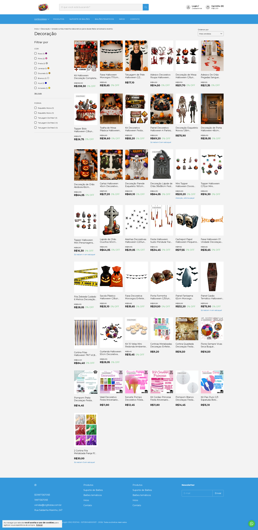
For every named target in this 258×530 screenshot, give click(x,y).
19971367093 (41, 500)
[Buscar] (146, 7)
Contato (135, 19)
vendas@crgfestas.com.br (48, 505)
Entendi (39, 525)
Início (122, 19)
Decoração (45, 29)
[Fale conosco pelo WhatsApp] (251, 523)
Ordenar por (203, 29)
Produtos (58, 19)
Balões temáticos (104, 19)
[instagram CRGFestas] (35, 485)
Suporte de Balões (79, 19)
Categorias (40, 19)
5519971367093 (42, 495)
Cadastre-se (197, 8)
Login (195, 6)
